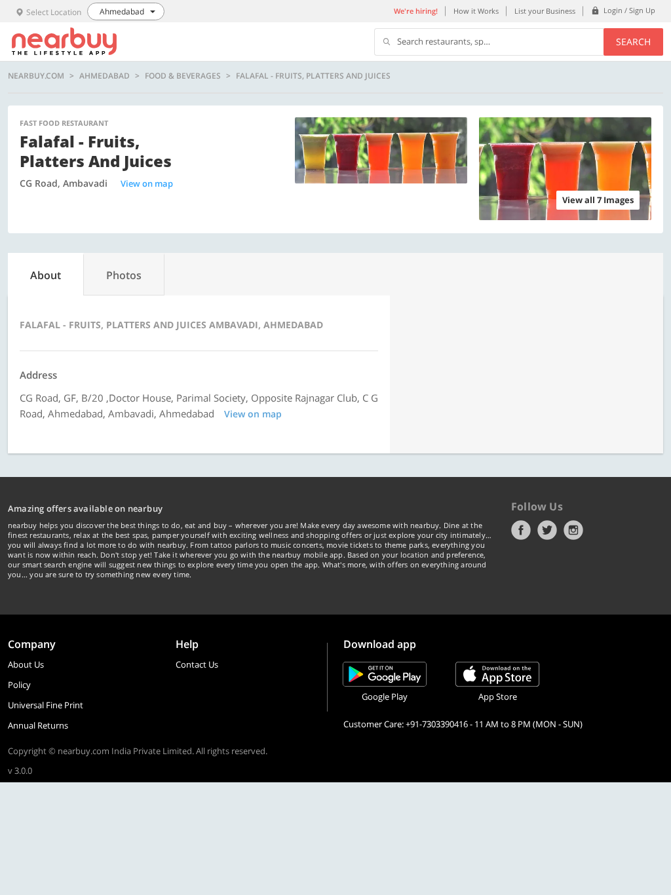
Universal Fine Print (45, 705)
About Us (26, 664)
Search (633, 41)
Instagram (573, 530)
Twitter (547, 530)
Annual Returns (38, 725)
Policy (19, 685)
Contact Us (197, 664)
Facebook (521, 530)
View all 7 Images (598, 200)
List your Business (544, 11)
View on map (147, 183)
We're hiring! (416, 11)
